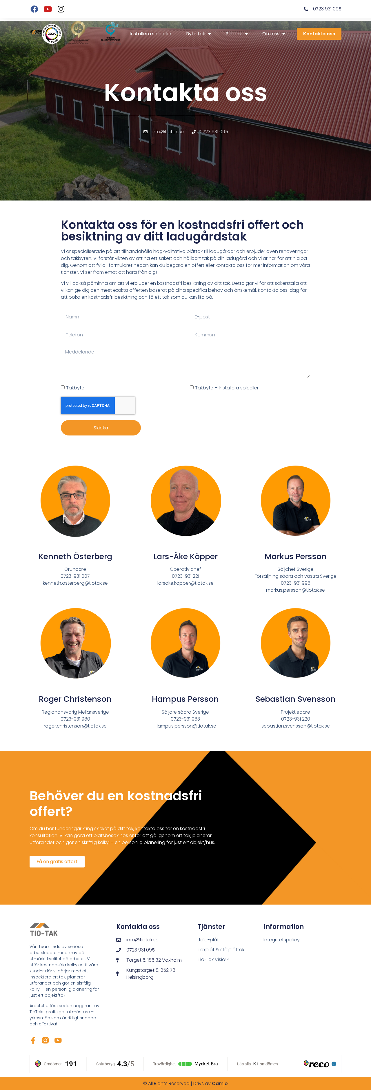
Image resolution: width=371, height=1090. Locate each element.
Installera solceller (151, 33)
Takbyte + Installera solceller (227, 387)
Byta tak (195, 33)
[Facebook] (34, 8)
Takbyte (75, 387)
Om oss (270, 33)
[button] (57, 861)
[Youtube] (47, 8)
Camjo (220, 1083)
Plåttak (233, 33)
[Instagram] (61, 8)
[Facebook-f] (33, 1040)
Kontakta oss (319, 33)
